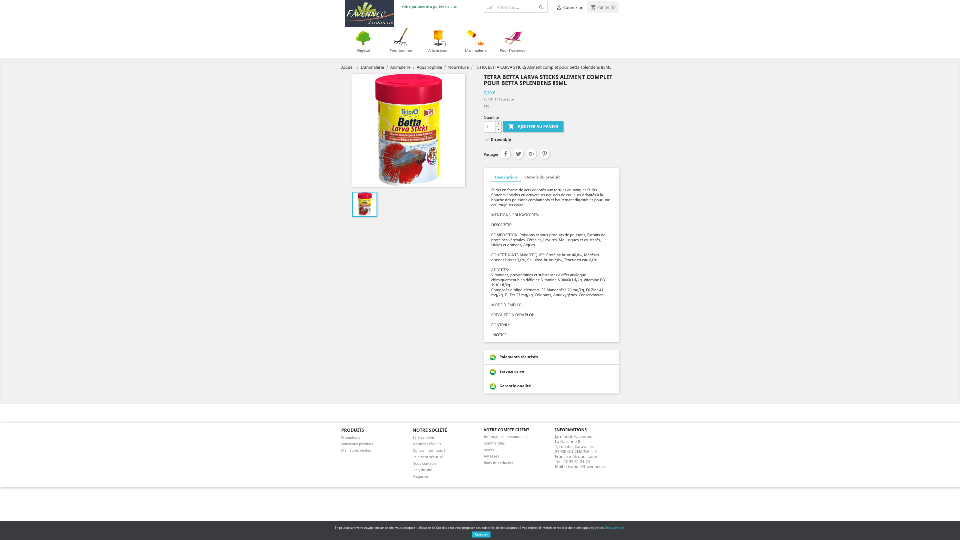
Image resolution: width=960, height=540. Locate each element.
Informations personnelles (506, 436)
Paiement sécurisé (427, 456)
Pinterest (545, 154)
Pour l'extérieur (513, 50)
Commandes (494, 443)
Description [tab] (506, 177)
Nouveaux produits (357, 444)
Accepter (481, 534)
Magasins (420, 476)
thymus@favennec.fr (586, 466)
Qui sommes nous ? (429, 450)
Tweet (519, 154)
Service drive (423, 437)
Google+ (531, 154)
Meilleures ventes (356, 450)
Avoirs (489, 449)
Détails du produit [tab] (542, 177)
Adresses (491, 456)
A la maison (438, 50)
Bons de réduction (499, 462)
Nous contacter (425, 463)
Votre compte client (506, 429)
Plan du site (422, 470)
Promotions (350, 437)
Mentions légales (426, 444)
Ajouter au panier (533, 127)
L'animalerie (475, 50)
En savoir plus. (615, 528)
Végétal (363, 50)
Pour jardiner (401, 50)
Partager (505, 154)
